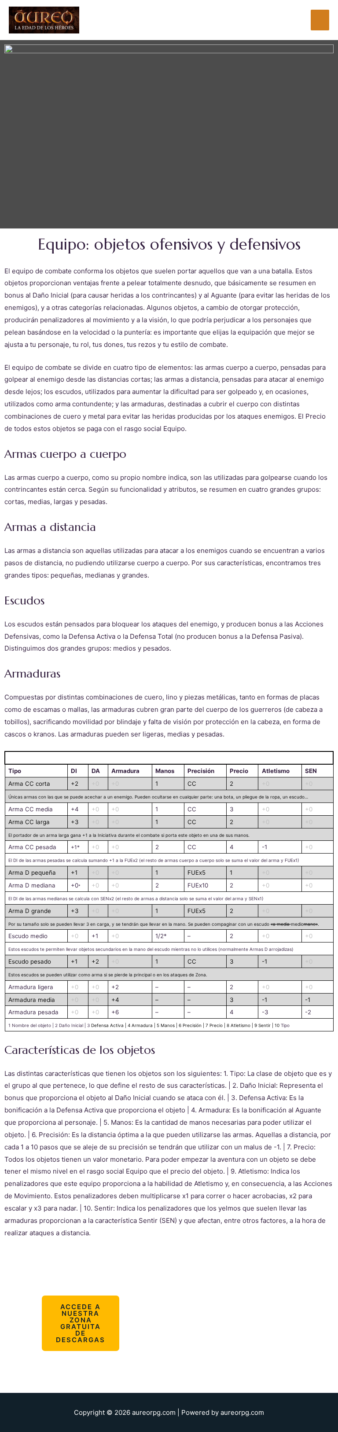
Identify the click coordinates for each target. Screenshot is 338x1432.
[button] (80, 1323)
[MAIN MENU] (320, 20)
